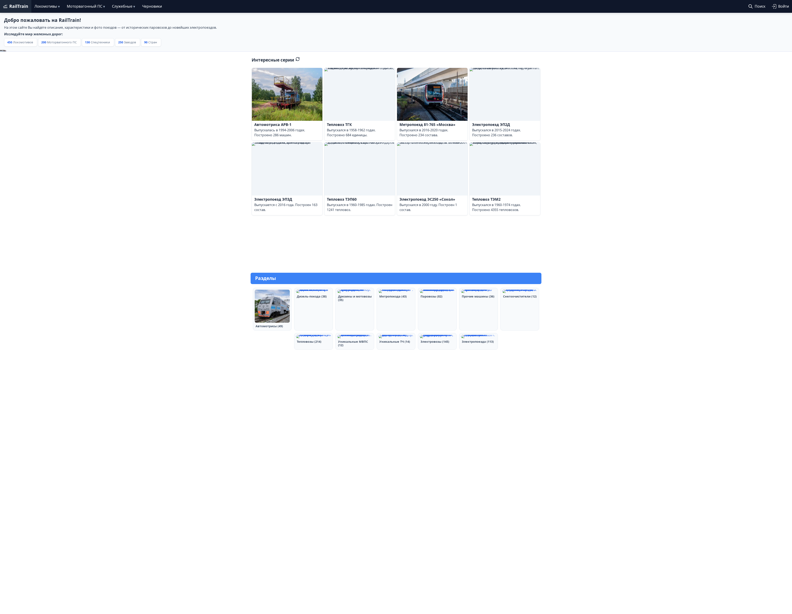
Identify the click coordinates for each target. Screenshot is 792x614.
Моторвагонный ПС (84, 6)
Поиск (760, 6)
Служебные (122, 6)
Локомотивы (45, 6)
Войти (783, 6)
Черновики (152, 6)
